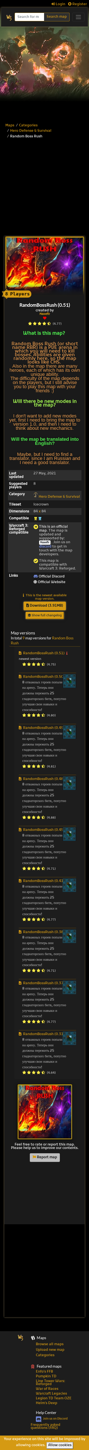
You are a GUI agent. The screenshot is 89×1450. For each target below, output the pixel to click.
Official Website (51, 582)
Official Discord (51, 576)
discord (45, 547)
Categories (28, 125)
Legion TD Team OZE (54, 1398)
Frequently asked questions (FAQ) (45, 1426)
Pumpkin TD (46, 1376)
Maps (9, 125)
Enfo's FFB (44, 1372)
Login (60, 4)
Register (79, 4)
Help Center (46, 1412)
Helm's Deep (46, 1403)
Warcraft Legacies (51, 1394)
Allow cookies (60, 1445)
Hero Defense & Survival (30, 131)
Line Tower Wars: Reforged (50, 1382)
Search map (57, 17)
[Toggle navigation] (78, 17)
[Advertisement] (44, 73)
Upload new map (50, 1350)
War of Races (47, 1389)
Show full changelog (46, 616)
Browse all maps (50, 1344)
